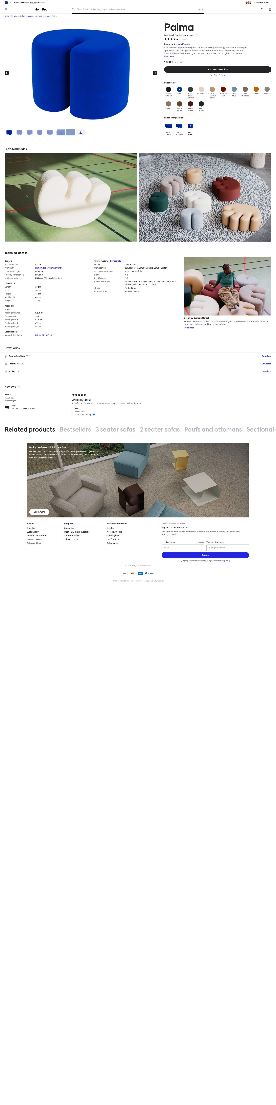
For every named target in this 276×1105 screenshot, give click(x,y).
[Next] (155, 73)
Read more (169, 57)
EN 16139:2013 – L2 (44, 335)
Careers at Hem (34, 539)
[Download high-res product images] (80, 132)
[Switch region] (8, 2)
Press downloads (114, 532)
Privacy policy (224, 561)
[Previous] (7, 73)
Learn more (39, 512)
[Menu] (6, 9)
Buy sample (115, 261)
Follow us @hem (34, 543)
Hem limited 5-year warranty (48, 268)
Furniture (15, 16)
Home (7, 16)
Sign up (33, 3)
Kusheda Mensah (182, 44)
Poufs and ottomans (42, 16)
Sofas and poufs (26, 16)
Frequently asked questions (76, 532)
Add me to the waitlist (217, 69)
